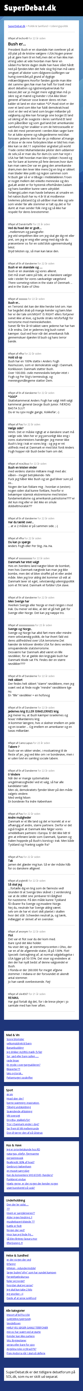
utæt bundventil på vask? (21, 1188)
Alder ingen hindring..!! (19, 1217)
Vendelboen (14, 1323)
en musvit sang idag (18, 1171)
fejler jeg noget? (16, 1281)
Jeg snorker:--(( (15, 1294)
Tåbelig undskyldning (19, 1107)
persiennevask (15, 1158)
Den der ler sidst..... (18, 1204)
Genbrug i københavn (19, 1166)
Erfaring (11, 1264)
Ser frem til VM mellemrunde (23, 1128)
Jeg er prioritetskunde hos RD (23, 1149)
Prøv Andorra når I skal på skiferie (26, 1353)
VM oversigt (13, 1115)
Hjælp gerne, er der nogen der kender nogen (32, 1183)
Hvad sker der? (15, 1098)
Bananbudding (15, 1047)
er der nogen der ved (19, 1259)
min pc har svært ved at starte (24, 1332)
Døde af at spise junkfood (21, 1298)
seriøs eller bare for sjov (21, 1344)
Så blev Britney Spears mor (22, 1238)
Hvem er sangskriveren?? (21, 1213)
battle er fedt (14, 1226)
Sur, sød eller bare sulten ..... (23, 1056)
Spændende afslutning (19, 1111)
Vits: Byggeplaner (16, 1340)
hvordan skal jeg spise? (20, 1285)
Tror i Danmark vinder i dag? (23, 1124)
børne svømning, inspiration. (23, 1103)
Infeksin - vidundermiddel (21, 1268)
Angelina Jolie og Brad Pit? (21, 1349)
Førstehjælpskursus (18, 1277)
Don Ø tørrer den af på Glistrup (25, 1132)
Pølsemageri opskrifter (20, 1077)
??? (8, 1209)
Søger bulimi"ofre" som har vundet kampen (31, 1272)
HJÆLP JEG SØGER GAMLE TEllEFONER (27, 1327)
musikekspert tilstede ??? (21, 1221)
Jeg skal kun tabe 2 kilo (19, 1289)
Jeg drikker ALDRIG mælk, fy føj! (24, 1052)
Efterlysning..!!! (15, 1243)
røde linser (13, 1060)
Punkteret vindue (16, 1179)
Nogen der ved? (16, 1230)
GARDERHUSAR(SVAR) (19, 1319)
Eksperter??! (13, 1069)
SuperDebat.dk (16, 26)
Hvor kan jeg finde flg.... (20, 1234)
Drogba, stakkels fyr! (18, 1120)
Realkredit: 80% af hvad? (20, 1162)
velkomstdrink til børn (19, 1043)
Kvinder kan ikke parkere (21, 1336)
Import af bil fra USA (18, 1315)
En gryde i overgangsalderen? (23, 1065)
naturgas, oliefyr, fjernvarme (23, 1153)
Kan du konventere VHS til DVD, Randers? (30, 1175)
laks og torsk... (15, 1073)
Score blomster (15, 1039)
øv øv (10, 1094)
